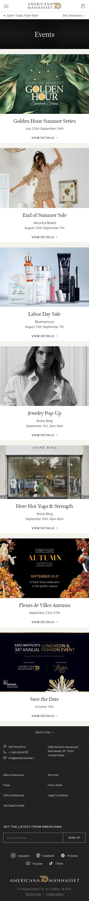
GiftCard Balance (13, 795)
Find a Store (55, 785)
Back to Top (43, 732)
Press (6, 785)
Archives (53, 775)
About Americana (13, 775)
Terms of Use (33, 894)
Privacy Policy (55, 894)
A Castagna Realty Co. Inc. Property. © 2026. (44, 889)
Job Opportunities (13, 805)
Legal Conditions (58, 795)
